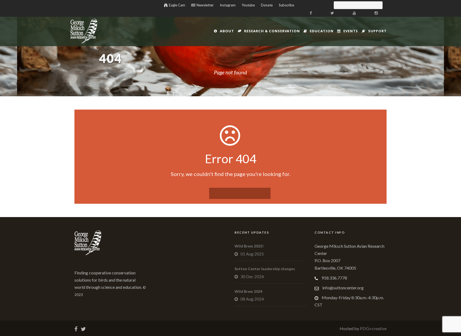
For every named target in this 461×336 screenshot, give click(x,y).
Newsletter (205, 5)
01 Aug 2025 (252, 253)
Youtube (248, 5)
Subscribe (286, 5)
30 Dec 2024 (252, 276)
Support (377, 31)
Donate (267, 5)
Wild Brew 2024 (248, 291)
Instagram (228, 5)
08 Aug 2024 (252, 298)
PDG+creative (373, 328)
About (227, 31)
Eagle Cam (177, 5)
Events (350, 31)
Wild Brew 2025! (249, 246)
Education (321, 31)
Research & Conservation (272, 31)
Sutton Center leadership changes (265, 268)
